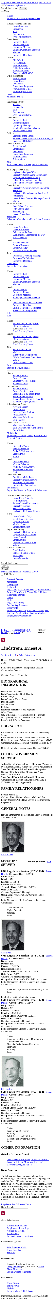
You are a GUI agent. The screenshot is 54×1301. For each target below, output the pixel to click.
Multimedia (12, 433)
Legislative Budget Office (24, 172)
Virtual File (32, 592)
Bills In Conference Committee (27, 308)
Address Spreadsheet (22, 91)
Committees (12, 263)
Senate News (13, 1285)
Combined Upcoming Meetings (27, 255)
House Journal (19, 78)
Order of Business (21, 229)
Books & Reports (15, 579)
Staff (15, 31)
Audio (26, 446)
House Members (20, 26)
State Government (26, 589)
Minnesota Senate (15, 96)
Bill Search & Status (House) (26, 323)
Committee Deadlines (22, 55)
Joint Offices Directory (23, 206)
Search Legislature (9, 8)
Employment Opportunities (19, 615)
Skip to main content (10, 2)
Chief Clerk (18, 60)
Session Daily (19, 454)
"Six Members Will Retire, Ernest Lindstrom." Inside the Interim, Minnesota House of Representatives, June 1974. (28, 1162)
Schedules (11, 216)
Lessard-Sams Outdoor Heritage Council (31, 198)
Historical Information (17, 1225)
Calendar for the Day (22, 232)
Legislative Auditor (21, 506)
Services (20, 613)
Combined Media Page (23, 477)
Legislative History (15, 602)
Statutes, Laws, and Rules (18, 368)
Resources (23, 605)
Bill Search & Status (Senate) (26, 336)
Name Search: (7, 1207)
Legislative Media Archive (25, 480)
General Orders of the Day (25, 250)
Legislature (12, 589)
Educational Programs (23, 86)
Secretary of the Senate (23, 136)
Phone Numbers (14, 1269)
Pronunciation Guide (22, 89)
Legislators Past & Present (24, 534)
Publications (12, 487)
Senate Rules (18, 149)
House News (13, 1283)
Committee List (20, 42)
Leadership (18, 29)
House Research (20, 65)
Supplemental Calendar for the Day (29, 235)
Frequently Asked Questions (20, 1236)
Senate (10, 94)
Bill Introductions (21, 326)
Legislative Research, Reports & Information (27, 490)
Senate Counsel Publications (25, 503)
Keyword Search (20, 375)
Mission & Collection (16, 610)
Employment (18, 34)
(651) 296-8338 (14, 1266)
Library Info (12, 608)
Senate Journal (19, 146)
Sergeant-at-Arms (21, 70)
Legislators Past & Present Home (16, 1204)
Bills (9, 313)
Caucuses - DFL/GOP (23, 73)
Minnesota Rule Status (23, 417)
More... (16, 201)
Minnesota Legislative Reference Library (19, 571)
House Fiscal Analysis (23, 498)
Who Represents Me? (22, 36)
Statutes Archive (20, 383)
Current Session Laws (23, 362)
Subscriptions (19, 159)
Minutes (16, 52)
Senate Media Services (23, 469)
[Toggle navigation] (2, 11)
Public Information (21, 68)
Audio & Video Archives (24, 451)
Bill (25, 328)
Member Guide (19, 524)
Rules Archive (19, 414)
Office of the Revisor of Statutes (27, 182)
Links (9, 600)
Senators (16, 104)
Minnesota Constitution (23, 425)
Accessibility (18, 211)
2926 (49, 861)
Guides (10, 597)
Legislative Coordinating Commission (30, 175)
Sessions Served (8, 655)
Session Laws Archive (23, 396)
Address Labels (20, 156)
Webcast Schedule (21, 448)
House (10, 16)
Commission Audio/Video (24, 485)
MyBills (16, 352)
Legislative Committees (17, 266)
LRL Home (4, 631)
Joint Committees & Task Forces (27, 302)
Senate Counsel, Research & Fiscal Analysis (33, 138)
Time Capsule (20, 592)
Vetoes (16, 360)
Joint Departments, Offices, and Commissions (27, 164)
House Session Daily (22, 516)
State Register (19, 420)
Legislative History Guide (24, 532)
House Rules (18, 81)
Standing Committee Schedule (26, 50)
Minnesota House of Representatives (23, 18)
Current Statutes (20, 378)
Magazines (12, 582)
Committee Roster (21, 44)
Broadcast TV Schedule (23, 258)
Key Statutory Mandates (35, 613)
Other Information (27, 655)
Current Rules (19, 409)
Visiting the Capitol (15, 1231)
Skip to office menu (29, 2)
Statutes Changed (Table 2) (25, 401)
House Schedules (20, 227)
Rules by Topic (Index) (23, 412)
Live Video (18, 446)
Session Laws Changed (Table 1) (28, 399)
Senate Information (21, 527)
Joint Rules (18, 83)
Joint (9, 162)
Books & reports (20, 558)
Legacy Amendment (22, 214)
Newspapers (12, 584)
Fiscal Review (19, 550)
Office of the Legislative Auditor (27, 180)
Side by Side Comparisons (25, 310)
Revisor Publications (22, 508)
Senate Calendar (20, 248)
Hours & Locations (35, 610)
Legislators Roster (21, 521)
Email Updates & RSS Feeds (20, 1291)
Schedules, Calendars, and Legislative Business (28, 219)
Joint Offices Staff (21, 209)
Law (9, 365)
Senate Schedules (21, 242)
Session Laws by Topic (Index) (27, 394)
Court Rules (18, 430)
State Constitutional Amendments (28, 427)
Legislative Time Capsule (24, 542)
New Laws (18, 555)
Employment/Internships (18, 1228)
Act (30, 328)
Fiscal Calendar (20, 237)
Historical (11, 587)
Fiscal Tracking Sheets (23, 331)
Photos (16, 456)
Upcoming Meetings (22, 47)
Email (41, 1266)
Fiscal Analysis (19, 63)
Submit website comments (19, 1272)
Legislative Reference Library (26, 177)
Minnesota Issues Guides (24, 553)
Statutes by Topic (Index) (24, 381)
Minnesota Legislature (14, 5)
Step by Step (12, 605)
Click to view (7, 854)
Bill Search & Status (22, 349)
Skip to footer (45, 2)
